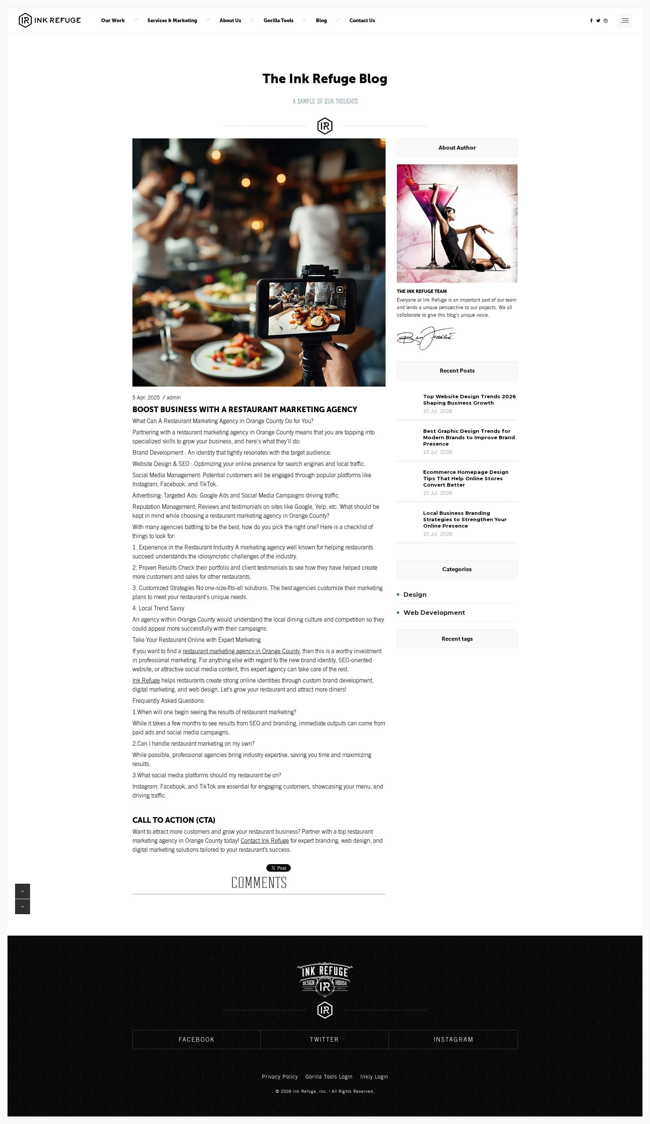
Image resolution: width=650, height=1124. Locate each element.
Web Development (434, 612)
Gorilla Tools (278, 20)
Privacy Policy (280, 1077)
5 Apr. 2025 (146, 397)
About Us (230, 20)
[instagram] (605, 20)
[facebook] (591, 20)
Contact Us (362, 20)
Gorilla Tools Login (329, 1077)
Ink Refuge (146, 680)
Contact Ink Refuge (265, 840)
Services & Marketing (172, 20)
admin (174, 397)
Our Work (113, 20)
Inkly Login (374, 1077)
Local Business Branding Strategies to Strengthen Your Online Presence (465, 519)
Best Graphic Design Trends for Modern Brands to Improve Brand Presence (469, 437)
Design (415, 594)
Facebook (197, 1039)
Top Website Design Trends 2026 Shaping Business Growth (469, 399)
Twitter (324, 1039)
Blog (321, 20)
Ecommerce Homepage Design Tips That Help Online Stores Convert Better (466, 478)
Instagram (454, 1039)
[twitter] (598, 20)
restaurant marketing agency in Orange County (241, 651)
